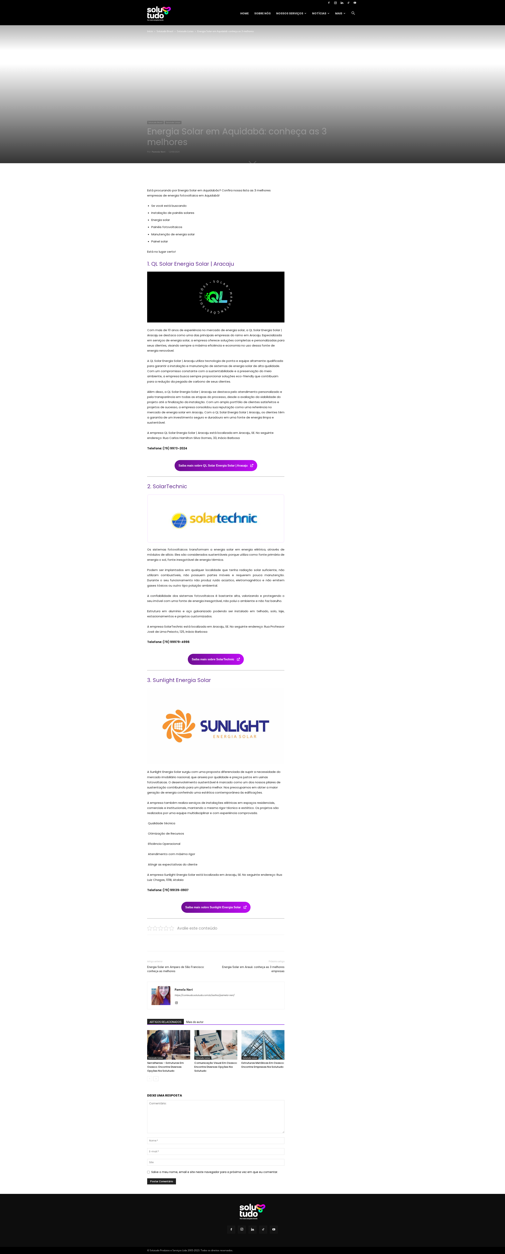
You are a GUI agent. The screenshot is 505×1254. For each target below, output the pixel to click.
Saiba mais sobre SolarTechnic (213, 659)
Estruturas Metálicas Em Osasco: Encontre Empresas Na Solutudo (262, 1065)
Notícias (319, 13)
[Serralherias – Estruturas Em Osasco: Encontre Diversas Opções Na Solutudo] (168, 1045)
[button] (353, 14)
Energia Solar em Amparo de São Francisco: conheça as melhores (175, 969)
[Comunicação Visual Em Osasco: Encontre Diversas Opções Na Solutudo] (215, 1045)
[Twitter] (183, 177)
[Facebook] (329, 3)
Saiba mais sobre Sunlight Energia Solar (213, 907)
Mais (338, 13)
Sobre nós (262, 13)
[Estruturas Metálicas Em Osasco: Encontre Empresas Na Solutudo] (262, 1045)
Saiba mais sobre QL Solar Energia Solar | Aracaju (213, 465)
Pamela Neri (158, 151)
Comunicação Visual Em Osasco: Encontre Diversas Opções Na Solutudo (215, 1067)
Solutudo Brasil (165, 31)
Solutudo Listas (185, 31)
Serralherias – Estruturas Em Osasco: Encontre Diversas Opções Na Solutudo (165, 1067)
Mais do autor (195, 1022)
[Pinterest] (192, 177)
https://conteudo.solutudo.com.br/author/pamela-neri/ (204, 995)
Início (150, 31)
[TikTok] (348, 3)
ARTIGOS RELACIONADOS (165, 1022)
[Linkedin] (342, 3)
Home (244, 13)
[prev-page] (149, 1078)
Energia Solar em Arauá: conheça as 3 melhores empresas (253, 969)
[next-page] (155, 1078)
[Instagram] (335, 3)
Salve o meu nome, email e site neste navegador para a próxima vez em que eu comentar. (214, 1172)
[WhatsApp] (202, 177)
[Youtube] (355, 3)
